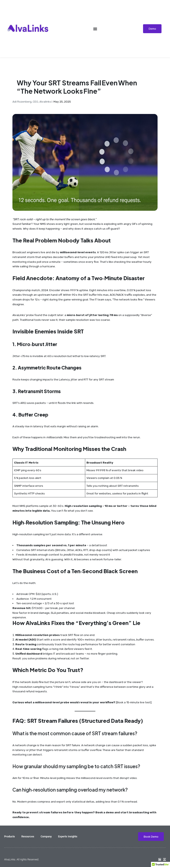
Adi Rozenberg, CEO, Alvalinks (31, 101)
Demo (152, 28)
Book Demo (151, 836)
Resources (27, 836)
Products (9, 836)
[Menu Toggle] (95, 29)
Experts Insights (67, 836)
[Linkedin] (159, 859)
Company (46, 836)
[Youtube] (164, 859)
